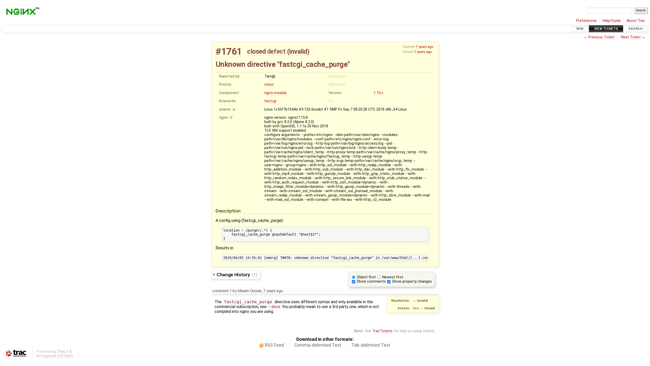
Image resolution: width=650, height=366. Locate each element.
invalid (298, 51)
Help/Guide (612, 21)
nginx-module (275, 93)
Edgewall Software (57, 356)
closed (256, 51)
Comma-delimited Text (317, 345)
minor (269, 84)
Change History (237, 275)
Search (635, 28)
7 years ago (424, 46)
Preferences (586, 21)
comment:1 (222, 290)
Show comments (371, 281)
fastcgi (270, 101)
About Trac (635, 21)
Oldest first (366, 277)
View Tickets (606, 28)
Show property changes (412, 281)
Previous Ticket (601, 37)
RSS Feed (274, 345)
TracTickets (382, 331)
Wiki (580, 28)
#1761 (229, 51)
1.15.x (378, 93)
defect (276, 51)
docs (275, 306)
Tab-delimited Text (370, 345)
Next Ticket (631, 37)
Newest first (392, 277)
